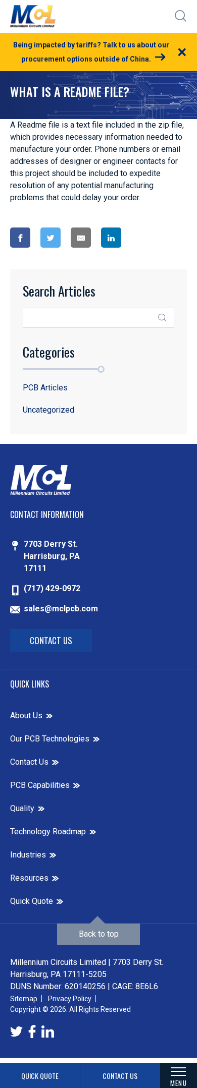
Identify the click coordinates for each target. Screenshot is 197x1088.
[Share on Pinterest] (149, 238)
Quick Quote (31, 901)
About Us (26, 715)
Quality (22, 808)
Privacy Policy (69, 998)
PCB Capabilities (40, 785)
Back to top (99, 934)
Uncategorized (48, 410)
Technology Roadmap (48, 831)
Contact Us (51, 640)
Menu (178, 1082)
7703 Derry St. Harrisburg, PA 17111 (52, 556)
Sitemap (23, 998)
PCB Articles (45, 387)
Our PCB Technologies (49, 738)
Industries (28, 855)
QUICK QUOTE (40, 1075)
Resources (29, 878)
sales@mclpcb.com (61, 608)
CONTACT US (120, 1075)
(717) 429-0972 (52, 588)
